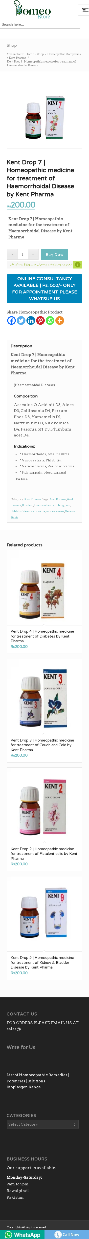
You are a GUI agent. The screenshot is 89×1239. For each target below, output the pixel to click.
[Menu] (86, 10)
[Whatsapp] (50, 320)
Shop (12, 45)
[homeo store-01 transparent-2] (37, 10)
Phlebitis (16, 511)
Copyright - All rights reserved (26, 1227)
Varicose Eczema (33, 511)
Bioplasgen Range (24, 1087)
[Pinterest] (40, 320)
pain (67, 505)
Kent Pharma (33, 499)
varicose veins (55, 511)
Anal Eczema (57, 499)
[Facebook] (11, 320)
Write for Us (21, 1048)
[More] (59, 320)
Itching (59, 505)
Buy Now (55, 254)
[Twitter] (21, 320)
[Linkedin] (30, 320)
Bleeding (27, 505)
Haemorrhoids (44, 505)
